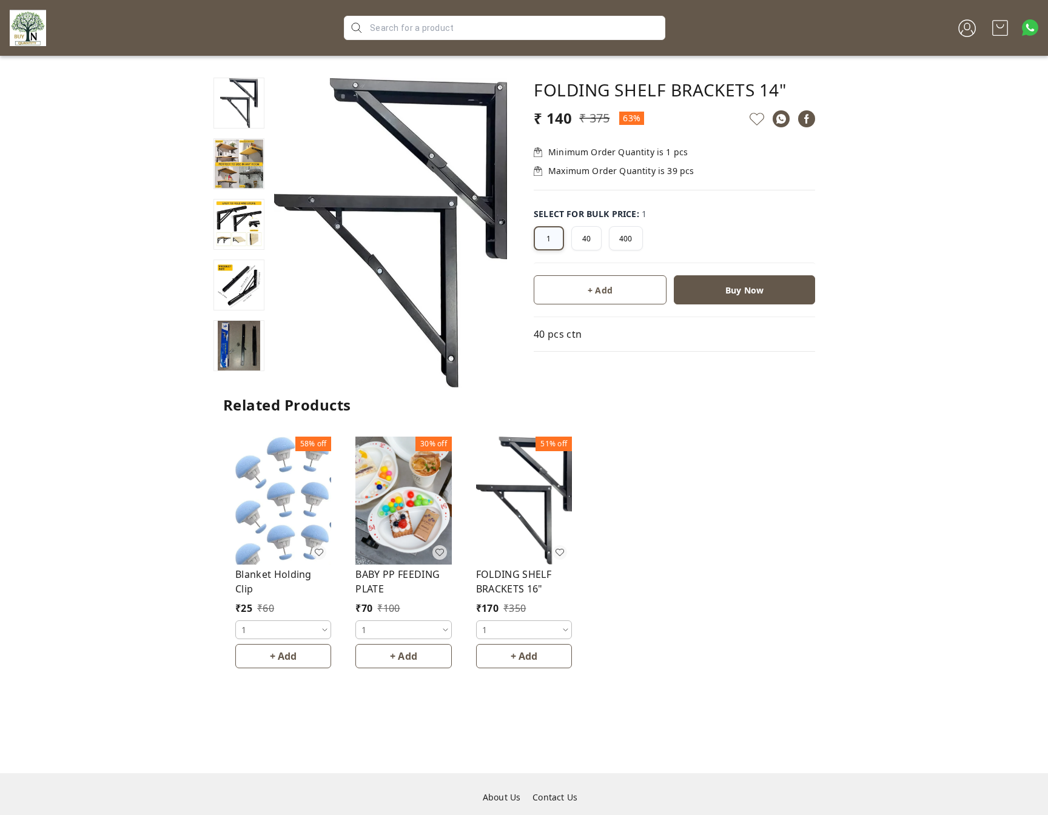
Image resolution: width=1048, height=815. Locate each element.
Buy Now (744, 290)
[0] (1000, 28)
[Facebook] (806, 118)
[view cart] (1000, 28)
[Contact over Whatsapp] (1030, 27)
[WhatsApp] (781, 118)
